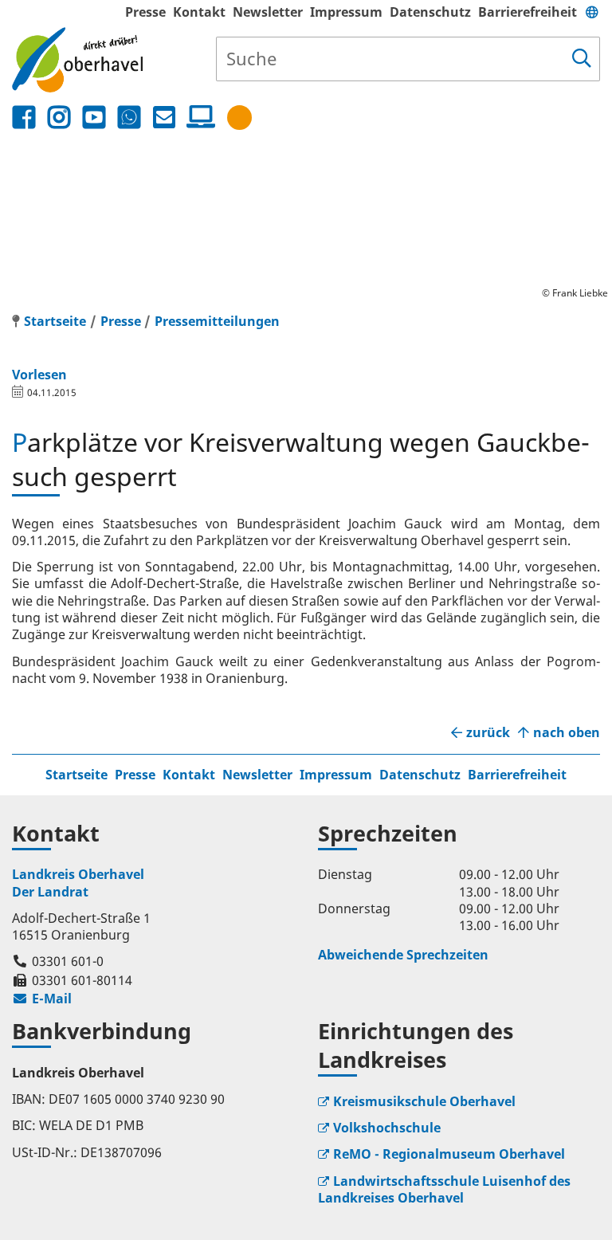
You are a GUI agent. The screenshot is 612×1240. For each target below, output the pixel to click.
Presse (145, 12)
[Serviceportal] (197, 117)
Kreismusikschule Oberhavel (424, 1101)
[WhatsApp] (129, 117)
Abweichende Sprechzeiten (403, 954)
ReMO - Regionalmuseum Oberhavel (449, 1154)
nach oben (566, 732)
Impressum (346, 12)
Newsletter (268, 12)
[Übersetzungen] (592, 12)
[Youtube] (94, 117)
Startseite (76, 774)
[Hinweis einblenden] (239, 117)
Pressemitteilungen (217, 321)
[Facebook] (24, 117)
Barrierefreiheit (527, 12)
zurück (488, 732)
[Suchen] (581, 59)
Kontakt (199, 12)
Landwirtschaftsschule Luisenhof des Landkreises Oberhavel (444, 1189)
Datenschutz (430, 12)
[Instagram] (59, 117)
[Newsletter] (164, 117)
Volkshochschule (387, 1127)
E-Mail (42, 998)
